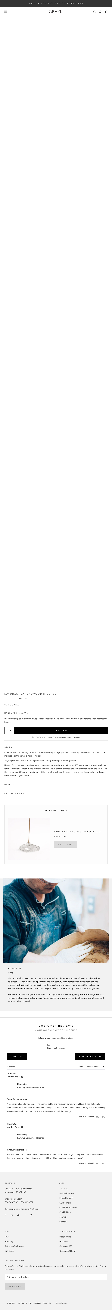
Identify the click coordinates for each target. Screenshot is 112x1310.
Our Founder (65, 1202)
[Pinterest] (18, 1215)
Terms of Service (61, 1303)
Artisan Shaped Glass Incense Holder (77, 832)
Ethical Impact (66, 1198)
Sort (81, 1066)
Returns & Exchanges (14, 1246)
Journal (62, 1217)
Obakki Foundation (68, 1207)
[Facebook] (6, 1215)
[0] (106, 11)
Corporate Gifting (67, 1251)
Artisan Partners (66, 1193)
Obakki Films (65, 1212)
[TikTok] (25, 1215)
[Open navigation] (5, 12)
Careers (63, 1221)
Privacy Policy (47, 1303)
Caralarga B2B (65, 1246)
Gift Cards (9, 1251)
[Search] (100, 11)
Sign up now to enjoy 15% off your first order (56, 3)
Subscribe (15, 1286)
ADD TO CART (65, 844)
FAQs (7, 1236)
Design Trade (65, 1236)
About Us (63, 1188)
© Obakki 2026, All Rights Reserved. (24, 1303)
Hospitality (64, 1241)
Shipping (9, 1241)
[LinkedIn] (31, 1215)
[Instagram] (12, 1215)
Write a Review (91, 1057)
